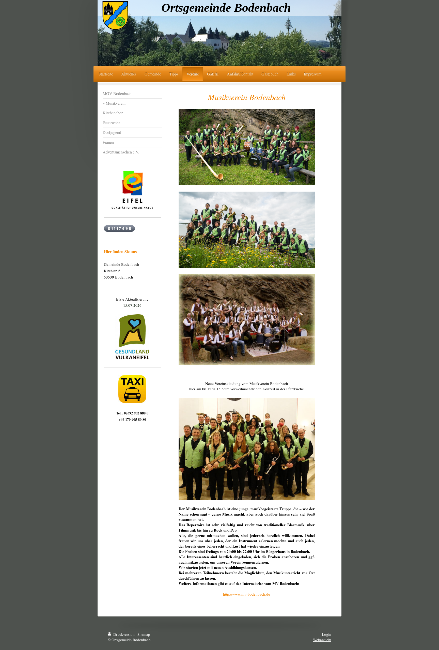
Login (326, 634)
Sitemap (143, 634)
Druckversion (124, 634)
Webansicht (322, 639)
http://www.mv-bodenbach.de (246, 594)
